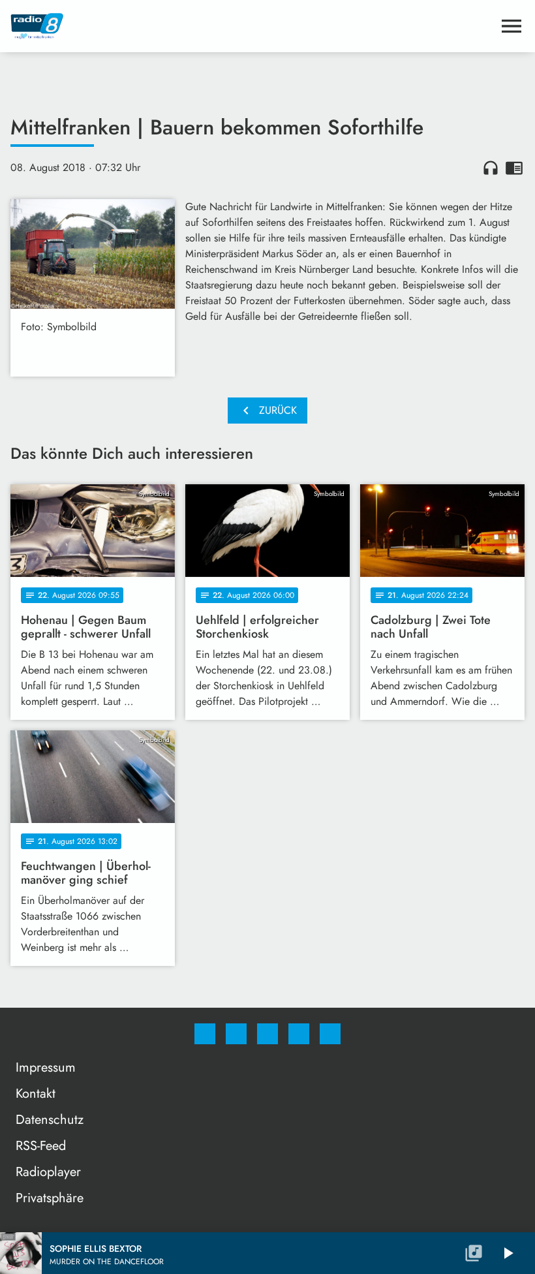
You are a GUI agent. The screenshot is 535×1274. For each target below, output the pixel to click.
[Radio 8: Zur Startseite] (251, 26)
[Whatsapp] (267, 1033)
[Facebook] (204, 1033)
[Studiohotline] (298, 1033)
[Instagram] (236, 1033)
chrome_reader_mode (514, 168)
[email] (330, 1033)
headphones (491, 168)
